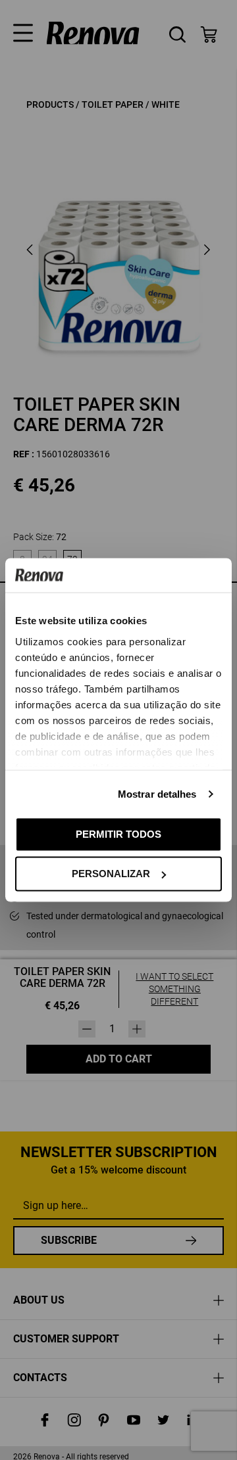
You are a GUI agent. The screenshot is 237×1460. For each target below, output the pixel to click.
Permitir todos (118, 833)
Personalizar (111, 873)
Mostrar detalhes (157, 793)
